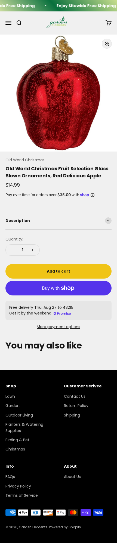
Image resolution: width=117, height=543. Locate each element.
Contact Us (74, 396)
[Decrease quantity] (12, 250)
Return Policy (76, 405)
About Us (72, 476)
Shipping (72, 415)
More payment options (58, 326)
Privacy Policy (18, 486)
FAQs (10, 476)
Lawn (10, 396)
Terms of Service (21, 495)
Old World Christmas (25, 160)
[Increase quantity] (32, 250)
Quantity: (14, 239)
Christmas (15, 449)
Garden (12, 405)
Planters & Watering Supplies (24, 427)
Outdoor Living (19, 415)
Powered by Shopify (65, 527)
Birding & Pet (17, 440)
